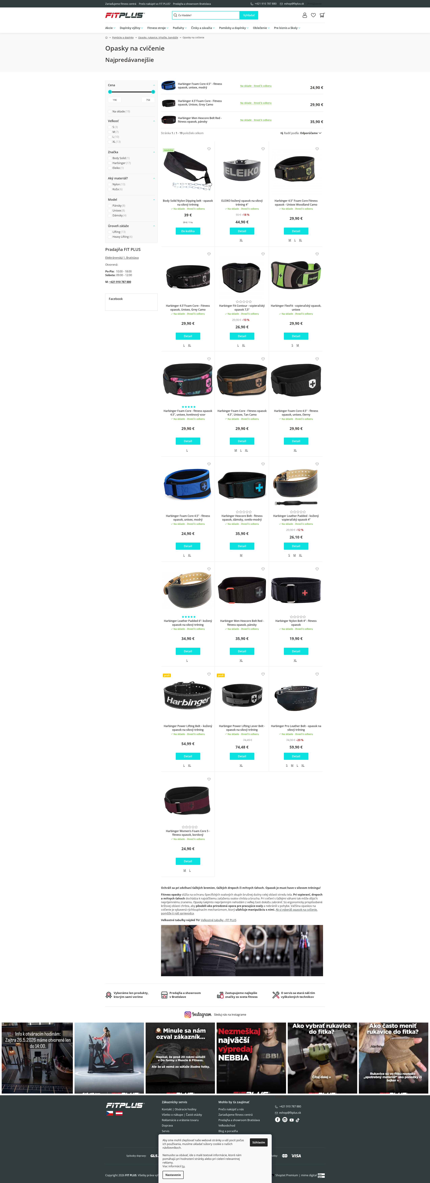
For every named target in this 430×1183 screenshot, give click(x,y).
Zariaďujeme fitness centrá (120, 3)
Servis (165, 1131)
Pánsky (118, 205)
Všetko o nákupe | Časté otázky (182, 1115)
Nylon (118, 184)
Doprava (167, 1125)
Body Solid (121, 158)
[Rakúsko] (119, 1113)
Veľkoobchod (226, 1125)
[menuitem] (111, 28)
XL (116, 141)
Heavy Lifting (122, 236)
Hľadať (249, 15)
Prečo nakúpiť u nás (231, 1109)
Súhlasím (258, 1142)
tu (183, 1166)
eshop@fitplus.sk (294, 3)
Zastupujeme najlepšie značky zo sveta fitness (241, 995)
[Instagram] (284, 1119)
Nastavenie (173, 1175)
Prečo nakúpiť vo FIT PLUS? (154, 3)
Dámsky (119, 215)
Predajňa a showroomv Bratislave (185, 995)
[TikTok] (298, 1121)
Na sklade (121, 111)
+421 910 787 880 (266, 3)
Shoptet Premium (286, 1175)
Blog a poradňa (228, 1131)
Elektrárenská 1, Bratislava (122, 258)
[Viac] (319, 27)
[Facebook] (278, 1119)
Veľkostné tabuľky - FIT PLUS (218, 920)
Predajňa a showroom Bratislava (192, 3)
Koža (117, 189)
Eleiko (118, 168)
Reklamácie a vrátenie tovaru (180, 1120)
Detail (242, 231)
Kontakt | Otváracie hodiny (179, 1109)
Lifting (119, 231)
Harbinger (121, 163)
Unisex (118, 210)
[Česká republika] (109, 1113)
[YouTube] (292, 1121)
